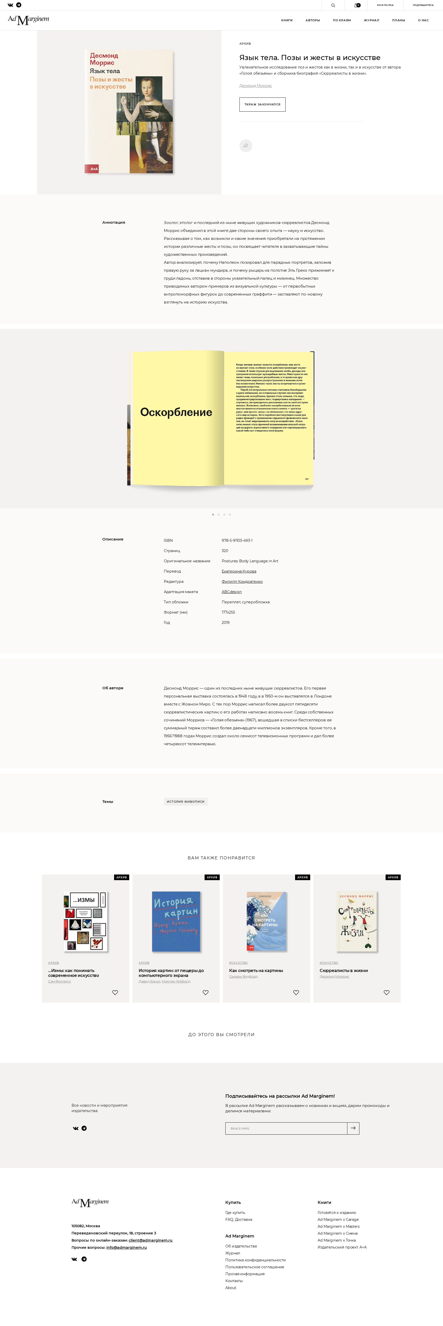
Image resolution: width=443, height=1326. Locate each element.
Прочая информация (245, 1274)
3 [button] (224, 515)
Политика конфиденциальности (255, 1260)
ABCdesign (231, 592)
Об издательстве (241, 1246)
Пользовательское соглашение (254, 1267)
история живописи (186, 801)
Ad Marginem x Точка (337, 1240)
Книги (287, 20)
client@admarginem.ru (151, 1240)
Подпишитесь (423, 5)
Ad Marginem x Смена (338, 1233)
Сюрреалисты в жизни (344, 970)
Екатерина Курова (239, 571)
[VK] (75, 1128)
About (230, 1287)
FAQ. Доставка (238, 1219)
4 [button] (230, 515)
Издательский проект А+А (342, 1247)
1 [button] (213, 515)
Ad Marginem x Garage (338, 1219)
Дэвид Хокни (149, 981)
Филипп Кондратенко (242, 581)
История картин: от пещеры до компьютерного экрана (171, 973)
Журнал (371, 20)
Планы (398, 20)
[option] (221, 419)
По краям (342, 20)
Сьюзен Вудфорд (243, 976)
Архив (53, 963)
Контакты (234, 1281)
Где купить (235, 1212)
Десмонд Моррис (255, 85)
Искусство (238, 963)
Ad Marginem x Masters (339, 1226)
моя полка (385, 5)
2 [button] (219, 515)
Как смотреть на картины (256, 970)
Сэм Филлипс (59, 981)
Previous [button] (19, 418)
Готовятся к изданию (337, 1212)
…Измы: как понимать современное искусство (73, 973)
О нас (423, 20)
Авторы (313, 20)
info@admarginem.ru (126, 1247)
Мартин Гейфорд (176, 981)
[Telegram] (84, 1128)
